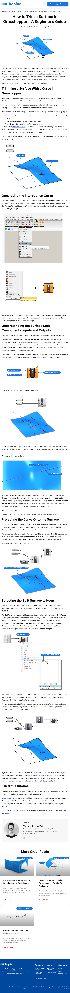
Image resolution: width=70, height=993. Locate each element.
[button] (44, 3)
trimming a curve (18, 127)
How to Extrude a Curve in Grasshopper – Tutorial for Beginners (51, 883)
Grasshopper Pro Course (40, 969)
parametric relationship (44, 775)
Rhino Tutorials (51, 972)
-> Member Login (41, 978)
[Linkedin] (24, 838)
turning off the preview (14, 694)
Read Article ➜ (8, 900)
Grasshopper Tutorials (14, 11)
